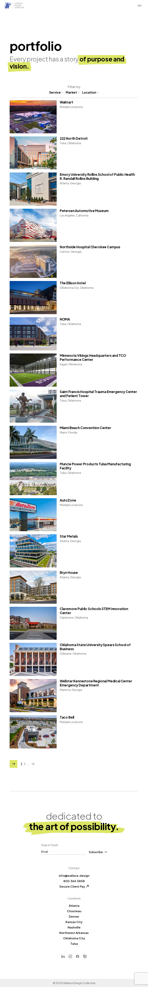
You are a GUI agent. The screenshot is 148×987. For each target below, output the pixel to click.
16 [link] (33, 763)
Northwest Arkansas (74, 932)
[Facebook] (77, 956)
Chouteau (74, 911)
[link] (13, 764)
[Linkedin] (63, 956)
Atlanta (74, 905)
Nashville (74, 927)
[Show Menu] (139, 5)
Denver (74, 916)
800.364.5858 (74, 881)
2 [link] (25, 763)
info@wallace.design (74, 875)
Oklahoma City (74, 938)
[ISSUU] (85, 956)
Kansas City (74, 922)
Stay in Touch (49, 845)
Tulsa (74, 943)
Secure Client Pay (72, 886)
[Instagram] (70, 956)
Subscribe (96, 852)
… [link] (29, 763)
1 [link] (21, 763)
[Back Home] (14, 5)
